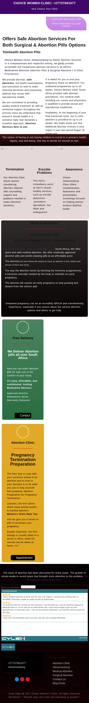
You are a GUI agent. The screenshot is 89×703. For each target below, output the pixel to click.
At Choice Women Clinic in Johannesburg (28, 249)
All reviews (83, 638)
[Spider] (22, 679)
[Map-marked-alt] (17, 679)
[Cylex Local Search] (13, 638)
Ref (17, 545)
